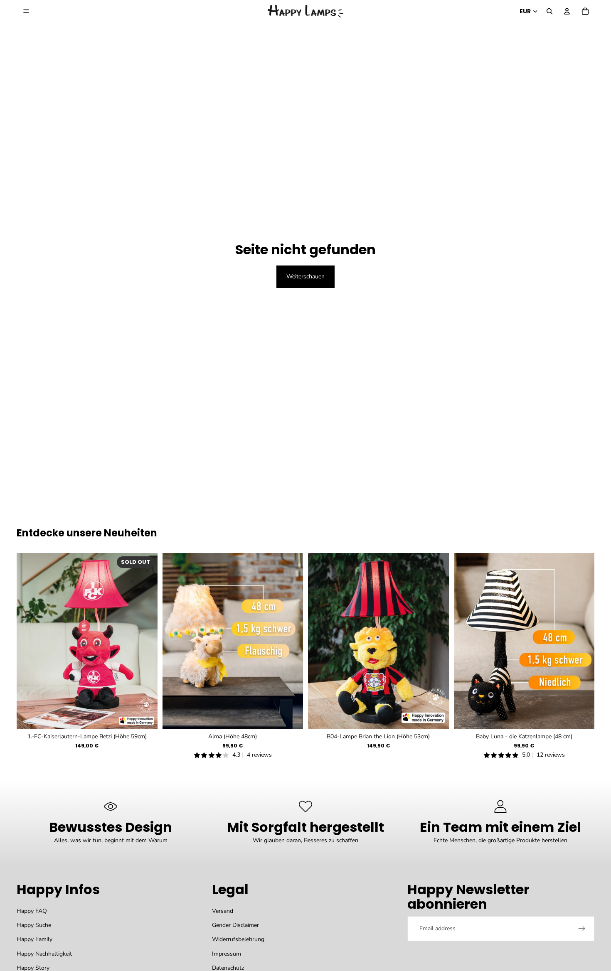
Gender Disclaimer (235, 925)
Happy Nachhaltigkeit (44, 954)
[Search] (549, 11)
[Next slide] (290, 641)
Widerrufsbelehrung (238, 940)
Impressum (226, 954)
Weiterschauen (305, 276)
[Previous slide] (175, 641)
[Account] (567, 11)
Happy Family (34, 940)
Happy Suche (34, 925)
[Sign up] (582, 928)
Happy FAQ (32, 911)
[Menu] (26, 11)
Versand (222, 911)
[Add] (290, 715)
